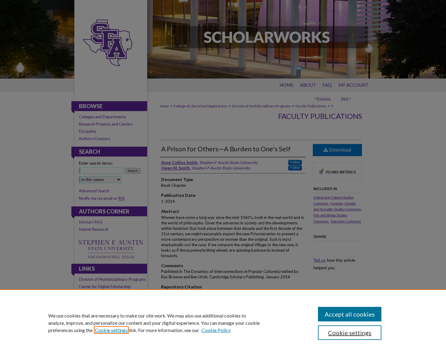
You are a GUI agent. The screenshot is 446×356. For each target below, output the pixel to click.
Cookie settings (111, 330)
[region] (223, 322)
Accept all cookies (350, 314)
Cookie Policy (216, 330)
